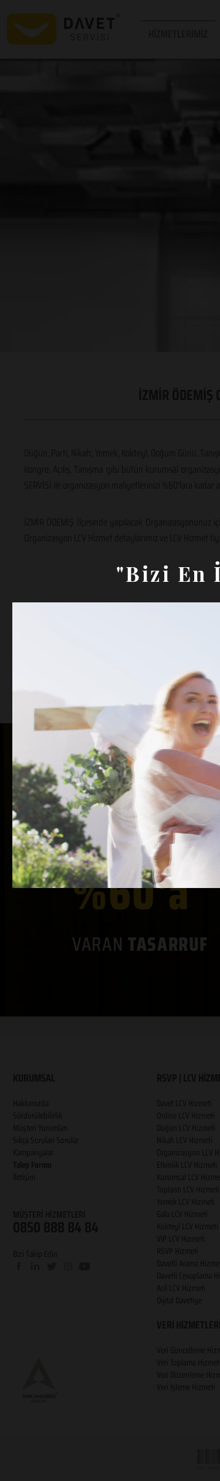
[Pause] (27, 872)
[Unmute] (47, 872)
